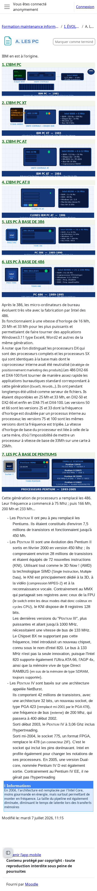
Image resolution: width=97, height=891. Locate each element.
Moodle (31, 884)
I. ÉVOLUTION (72, 26)
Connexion (85, 6)
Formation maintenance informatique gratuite (30, 26)
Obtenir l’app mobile (23, 854)
